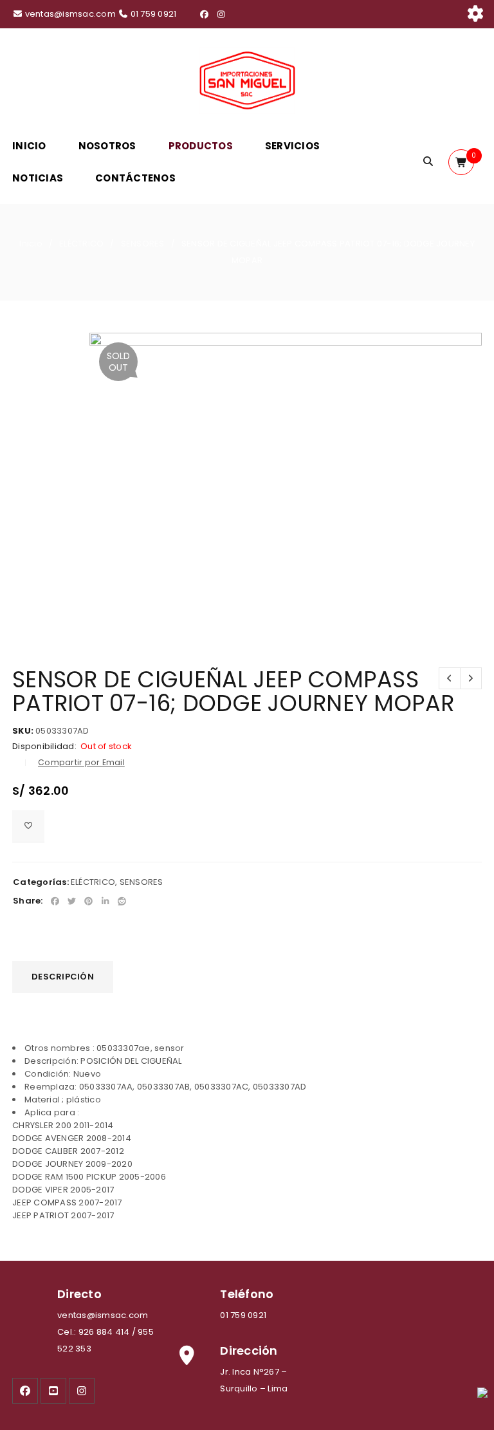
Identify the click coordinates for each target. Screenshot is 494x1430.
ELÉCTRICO (81, 243)
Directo (79, 1294)
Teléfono (246, 1294)
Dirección (248, 1350)
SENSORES (143, 243)
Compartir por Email (81, 762)
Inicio (30, 243)
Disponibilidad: (44, 746)
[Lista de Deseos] (28, 826)
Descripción (63, 976)
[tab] (62, 977)
